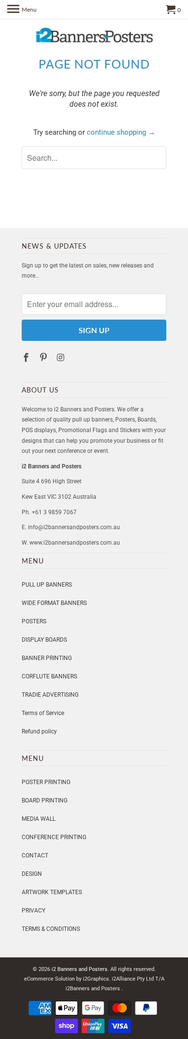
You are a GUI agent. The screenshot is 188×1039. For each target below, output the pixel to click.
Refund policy (39, 731)
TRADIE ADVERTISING (50, 694)
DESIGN (32, 874)
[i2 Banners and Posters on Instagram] (61, 357)
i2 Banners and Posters (79, 969)
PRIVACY (33, 910)
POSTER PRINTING (46, 782)
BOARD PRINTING (44, 800)
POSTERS (34, 621)
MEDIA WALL (38, 818)
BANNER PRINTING (47, 658)
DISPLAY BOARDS (44, 639)
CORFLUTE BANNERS (49, 676)
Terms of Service (43, 713)
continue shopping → (121, 132)
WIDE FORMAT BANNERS (54, 603)
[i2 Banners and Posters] (94, 37)
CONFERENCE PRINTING (54, 837)
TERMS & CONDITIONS (51, 929)
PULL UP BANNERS (47, 584)
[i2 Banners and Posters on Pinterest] (44, 357)
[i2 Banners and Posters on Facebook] (27, 357)
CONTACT (35, 855)
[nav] (22, 9)
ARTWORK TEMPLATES (52, 892)
